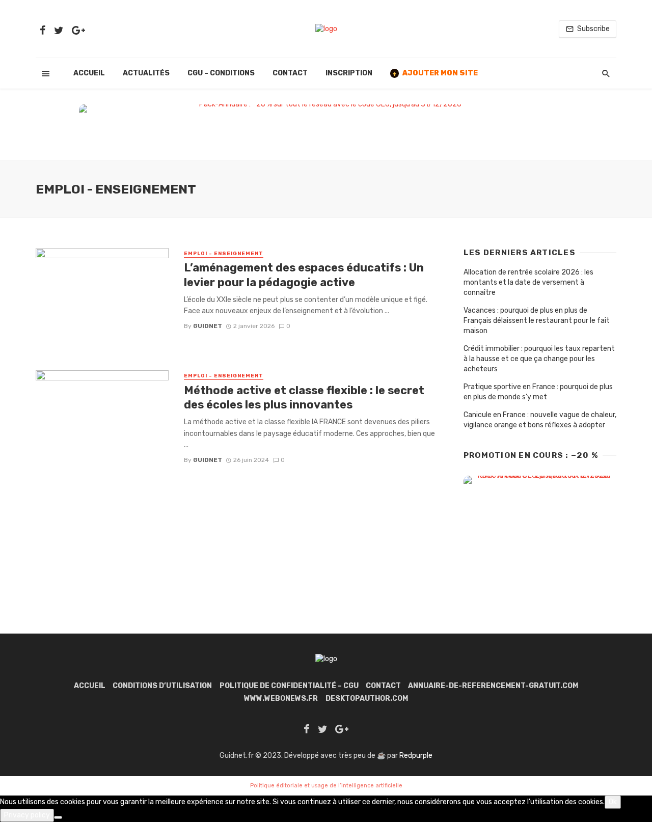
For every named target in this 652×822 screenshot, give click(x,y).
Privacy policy (27, 815)
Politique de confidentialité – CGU (289, 685)
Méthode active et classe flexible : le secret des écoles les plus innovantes (304, 397)
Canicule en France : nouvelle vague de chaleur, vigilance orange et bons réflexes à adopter (540, 419)
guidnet (207, 326)
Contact (290, 73)
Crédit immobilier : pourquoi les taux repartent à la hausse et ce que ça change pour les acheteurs (539, 358)
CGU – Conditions (221, 73)
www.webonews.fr (281, 698)
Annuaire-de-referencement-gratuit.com (493, 685)
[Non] (58, 817)
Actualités (146, 73)
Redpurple (415, 755)
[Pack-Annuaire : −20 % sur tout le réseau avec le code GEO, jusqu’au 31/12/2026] (326, 127)
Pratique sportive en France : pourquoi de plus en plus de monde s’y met (538, 391)
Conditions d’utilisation (162, 685)
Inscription (348, 73)
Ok (613, 802)
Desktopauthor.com (366, 698)
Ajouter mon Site (435, 73)
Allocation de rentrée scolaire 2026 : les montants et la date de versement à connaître (528, 282)
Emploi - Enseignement (223, 254)
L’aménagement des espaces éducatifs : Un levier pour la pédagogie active (304, 274)
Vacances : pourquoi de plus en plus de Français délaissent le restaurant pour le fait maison (537, 320)
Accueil (89, 73)
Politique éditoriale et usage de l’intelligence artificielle (326, 785)
